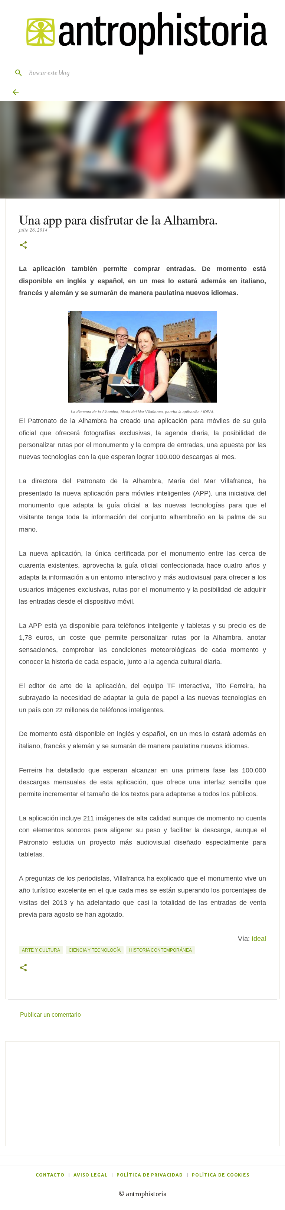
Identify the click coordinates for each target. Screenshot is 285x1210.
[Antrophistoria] (142, 33)
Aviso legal (90, 1174)
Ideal (259, 938)
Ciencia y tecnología (95, 950)
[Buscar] (15, 73)
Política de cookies (220, 1174)
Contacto (50, 1174)
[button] (23, 246)
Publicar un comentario (50, 1014)
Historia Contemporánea (160, 950)
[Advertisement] (142, 1094)
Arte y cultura (41, 950)
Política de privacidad (150, 1174)
